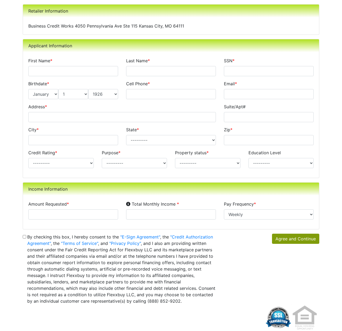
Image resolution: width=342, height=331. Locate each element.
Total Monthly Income (154, 204)
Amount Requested (48, 204)
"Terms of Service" (79, 243)
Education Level (264, 152)
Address (37, 106)
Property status (192, 152)
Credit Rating (42, 152)
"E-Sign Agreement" (140, 237)
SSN (229, 60)
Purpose (111, 152)
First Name (40, 60)
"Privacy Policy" (125, 243)
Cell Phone (138, 83)
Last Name (138, 60)
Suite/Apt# (235, 106)
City (33, 129)
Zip (228, 129)
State (132, 129)
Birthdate (38, 83)
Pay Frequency (240, 204)
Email (230, 83)
